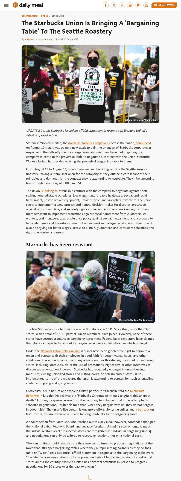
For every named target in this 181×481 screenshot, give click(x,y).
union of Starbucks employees (89, 143)
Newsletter (166, 5)
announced (143, 143)
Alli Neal (29, 39)
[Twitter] (114, 5)
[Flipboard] (138, 5)
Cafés (44, 16)
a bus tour (142, 410)
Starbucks (58, 16)
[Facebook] (106, 5)
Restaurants (29, 16)
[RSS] (146, 5)
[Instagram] (130, 5)
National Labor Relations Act (60, 351)
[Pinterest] (122, 5)
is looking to (49, 191)
